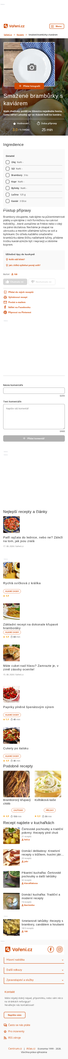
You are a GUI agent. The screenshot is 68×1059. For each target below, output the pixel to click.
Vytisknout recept (17, 297)
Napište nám (14, 1015)
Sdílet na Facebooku (19, 307)
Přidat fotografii (31, 86)
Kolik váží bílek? (17, 259)
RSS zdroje (14, 1037)
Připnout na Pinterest (19, 312)
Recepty (20, 34)
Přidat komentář (35, 438)
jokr (26, 861)
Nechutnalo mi (43, 282)
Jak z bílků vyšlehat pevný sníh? (24, 265)
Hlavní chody (12, 591)
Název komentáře (13, 385)
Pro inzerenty (16, 1031)
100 (15, 274)
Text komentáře (12, 401)
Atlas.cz (30, 1048)
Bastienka (29, 905)
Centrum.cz (15, 1048)
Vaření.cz (8, 34)
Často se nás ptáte (19, 1025)
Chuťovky (18, 810)
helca (27, 839)
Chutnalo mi (16, 282)
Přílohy (50, 810)
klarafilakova (31, 883)
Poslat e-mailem (16, 302)
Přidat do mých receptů (20, 292)
